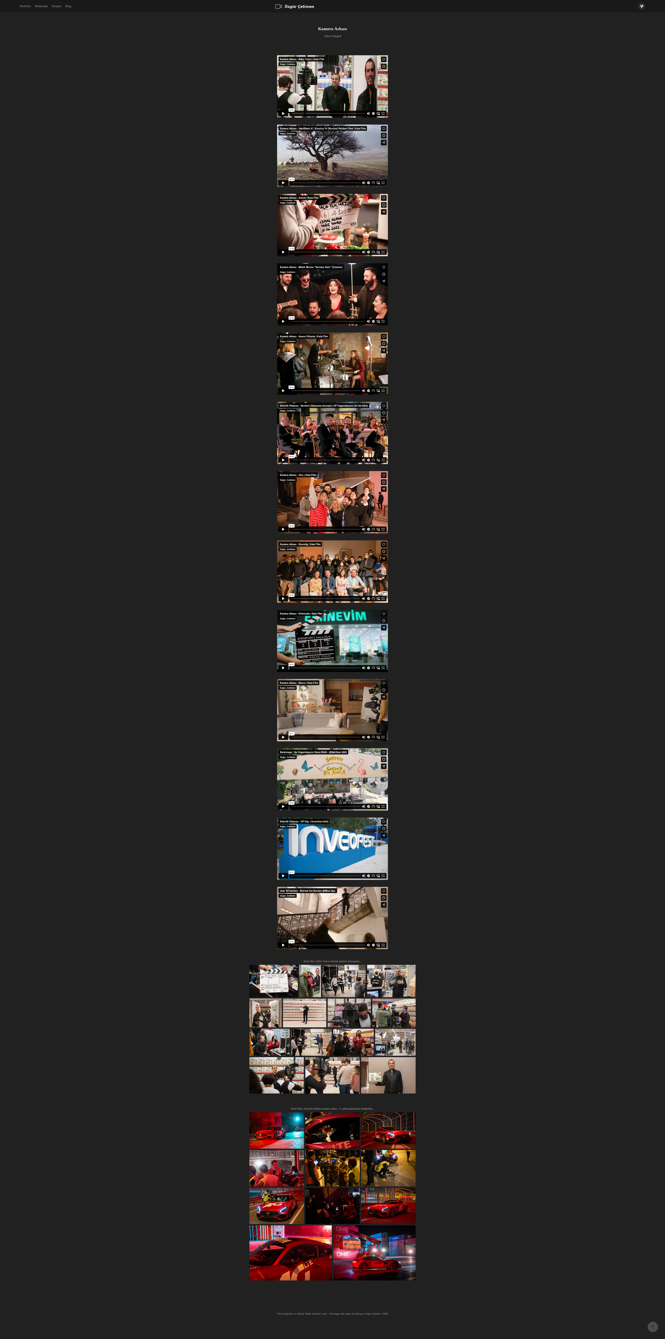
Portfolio (25, 6)
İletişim (56, 6)
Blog (68, 6)
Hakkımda (41, 6)
